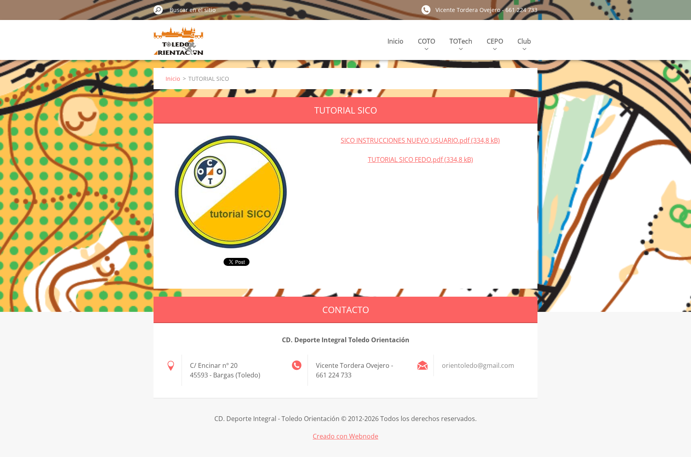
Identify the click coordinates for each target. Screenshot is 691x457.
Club (524, 41)
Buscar (158, 9)
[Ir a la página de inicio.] (178, 45)
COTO (426, 41)
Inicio (395, 41)
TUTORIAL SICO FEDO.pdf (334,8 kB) (420, 159)
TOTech (460, 41)
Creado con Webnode (345, 436)
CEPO (495, 41)
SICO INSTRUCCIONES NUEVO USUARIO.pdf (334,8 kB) (420, 140)
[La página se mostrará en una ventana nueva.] (231, 192)
